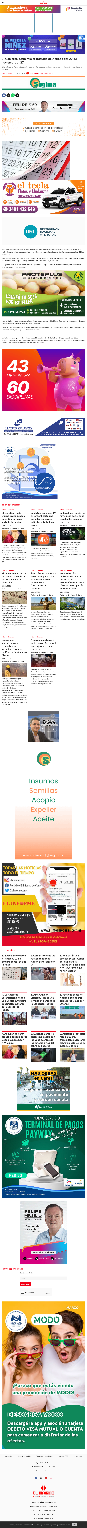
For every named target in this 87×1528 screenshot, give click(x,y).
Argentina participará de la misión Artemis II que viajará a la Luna (43, 643)
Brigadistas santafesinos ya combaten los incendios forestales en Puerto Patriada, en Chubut (14, 647)
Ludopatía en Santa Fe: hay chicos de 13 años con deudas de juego (72, 516)
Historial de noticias (24, 1456)
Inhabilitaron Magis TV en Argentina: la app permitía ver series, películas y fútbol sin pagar (43, 519)
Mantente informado (12, 1269)
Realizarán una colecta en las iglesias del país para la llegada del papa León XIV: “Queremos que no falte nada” (72, 963)
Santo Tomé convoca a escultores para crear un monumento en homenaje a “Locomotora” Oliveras (43, 581)
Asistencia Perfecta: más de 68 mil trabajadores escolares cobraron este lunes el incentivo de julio (72, 1040)
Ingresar (78, 1456)
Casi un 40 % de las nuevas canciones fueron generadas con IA (43, 960)
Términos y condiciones (44, 1456)
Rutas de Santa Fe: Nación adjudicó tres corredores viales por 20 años (72, 999)
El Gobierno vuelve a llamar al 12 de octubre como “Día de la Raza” (14, 960)
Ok (74, 1525)
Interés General (8, 73)
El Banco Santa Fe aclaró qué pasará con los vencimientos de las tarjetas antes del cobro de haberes (43, 1040)
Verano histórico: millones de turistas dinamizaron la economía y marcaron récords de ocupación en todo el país (72, 581)
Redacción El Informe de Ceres (41, 73)
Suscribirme (25, 1284)
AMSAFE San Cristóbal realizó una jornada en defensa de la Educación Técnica (43, 999)
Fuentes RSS (63, 1456)
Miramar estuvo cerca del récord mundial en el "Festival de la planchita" (14, 578)
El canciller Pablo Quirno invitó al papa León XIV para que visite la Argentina (13, 517)
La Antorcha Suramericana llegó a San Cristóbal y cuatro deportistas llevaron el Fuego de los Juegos (14, 1002)
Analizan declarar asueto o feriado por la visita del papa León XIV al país (14, 1038)
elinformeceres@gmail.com (43, 1471)
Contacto (8, 1456)
